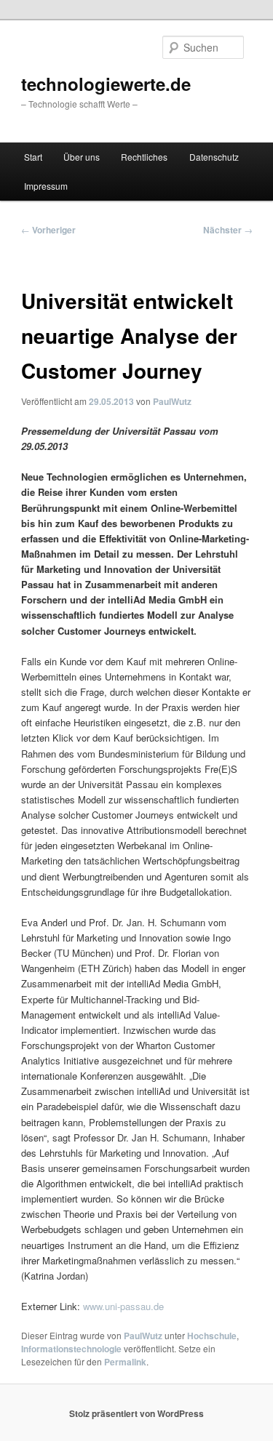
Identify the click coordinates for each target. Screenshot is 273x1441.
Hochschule (212, 1335)
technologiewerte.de (106, 83)
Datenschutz (214, 156)
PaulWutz (172, 401)
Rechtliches (144, 156)
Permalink (125, 1361)
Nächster (228, 229)
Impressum (46, 186)
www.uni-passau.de (123, 1306)
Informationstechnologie (71, 1348)
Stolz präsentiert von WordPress (136, 1413)
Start (33, 156)
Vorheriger (48, 229)
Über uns (81, 156)
